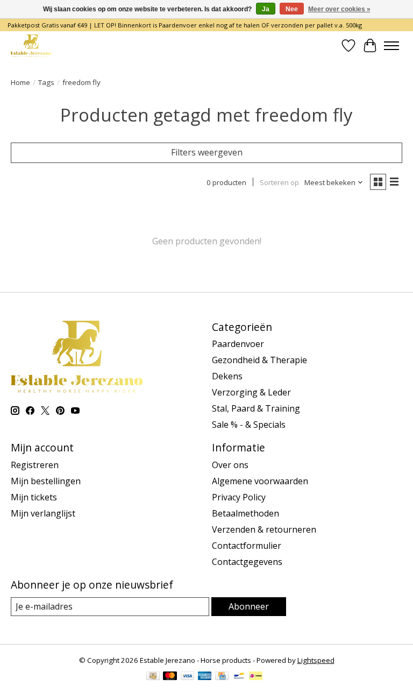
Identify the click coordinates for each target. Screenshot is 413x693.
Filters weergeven (207, 152)
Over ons (230, 465)
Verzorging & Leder (251, 392)
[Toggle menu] (391, 45)
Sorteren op (279, 182)
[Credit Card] (222, 676)
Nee (292, 9)
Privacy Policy (239, 497)
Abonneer (249, 606)
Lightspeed (315, 660)
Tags (46, 82)
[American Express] (205, 676)
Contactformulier (246, 545)
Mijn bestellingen (46, 481)
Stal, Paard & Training (256, 408)
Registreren (35, 465)
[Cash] (153, 676)
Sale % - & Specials (249, 424)
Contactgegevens (247, 562)
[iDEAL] (255, 676)
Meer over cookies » (339, 9)
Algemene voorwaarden (260, 481)
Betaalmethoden (245, 513)
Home (20, 82)
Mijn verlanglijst (43, 513)
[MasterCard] (170, 676)
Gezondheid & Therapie (259, 360)
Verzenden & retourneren (264, 529)
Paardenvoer (238, 344)
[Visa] (188, 676)
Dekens (227, 376)
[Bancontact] (239, 676)
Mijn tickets (34, 497)
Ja (265, 9)
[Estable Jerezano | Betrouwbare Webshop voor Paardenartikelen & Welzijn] (31, 45)
